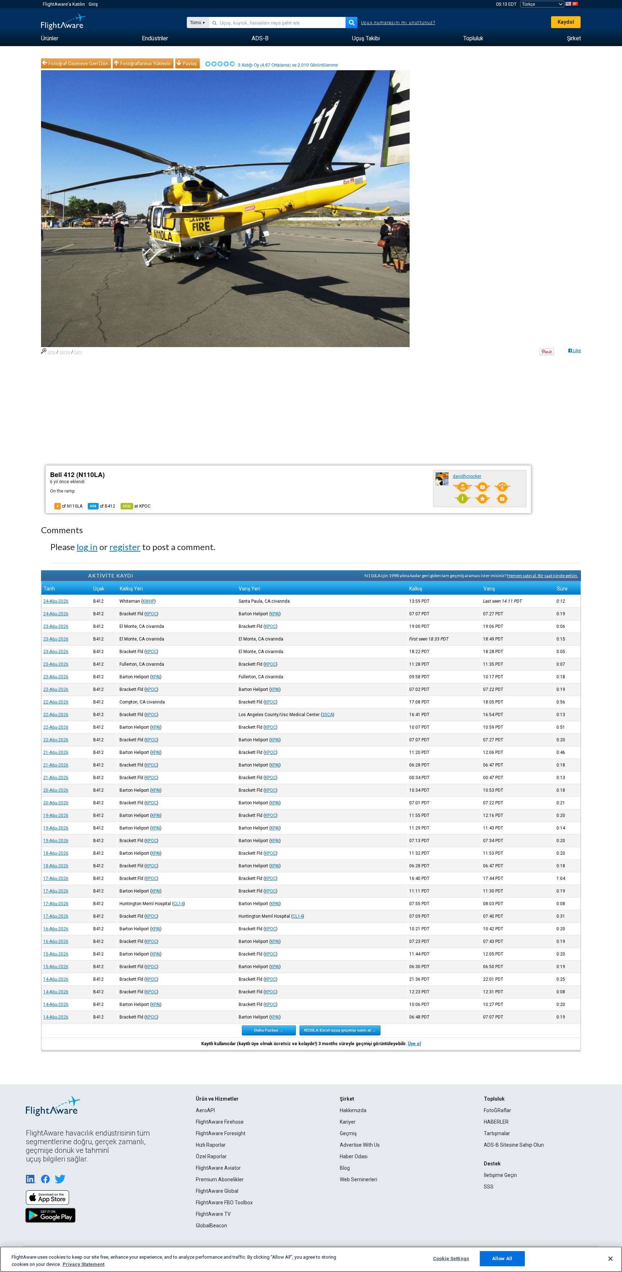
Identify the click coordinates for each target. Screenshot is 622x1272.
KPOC (151, 613)
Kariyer (348, 1122)
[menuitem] (49, 38)
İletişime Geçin (500, 1175)
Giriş (93, 4)
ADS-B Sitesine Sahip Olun (514, 1145)
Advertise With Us (360, 1145)
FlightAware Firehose (220, 1122)
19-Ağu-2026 (55, 815)
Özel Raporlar (211, 1156)
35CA (327, 714)
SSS (488, 1187)
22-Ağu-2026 (55, 702)
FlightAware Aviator (218, 1168)
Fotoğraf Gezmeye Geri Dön (78, 63)
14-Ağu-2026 (55, 979)
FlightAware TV (213, 1214)
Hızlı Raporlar (211, 1145)
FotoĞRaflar (497, 1110)
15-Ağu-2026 (55, 954)
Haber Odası (354, 1156)
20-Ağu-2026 (55, 790)
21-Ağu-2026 (55, 752)
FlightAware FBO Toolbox (224, 1202)
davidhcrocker (467, 476)
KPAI (275, 613)
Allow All (502, 1258)
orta (51, 352)
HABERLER (496, 1122)
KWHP (148, 601)
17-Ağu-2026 (55, 878)
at (136, 506)
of (102, 506)
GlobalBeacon (211, 1225)
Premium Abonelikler (220, 1179)
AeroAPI (205, 1110)
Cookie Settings (451, 1258)
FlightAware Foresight (220, 1133)
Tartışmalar (497, 1133)
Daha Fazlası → (268, 1030)
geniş (64, 352)
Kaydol (566, 22)
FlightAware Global (217, 1191)
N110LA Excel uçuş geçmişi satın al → (340, 1030)
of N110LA (69, 506)
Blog (345, 1168)
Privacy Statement (83, 1264)
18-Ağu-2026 (55, 853)
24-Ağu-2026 (55, 601)
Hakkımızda (353, 1110)
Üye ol (414, 1043)
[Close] (610, 1259)
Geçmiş (348, 1133)
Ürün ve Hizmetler (217, 1099)
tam (78, 352)
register (124, 546)
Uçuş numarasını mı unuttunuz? (398, 22)
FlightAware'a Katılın (64, 4)
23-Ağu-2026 (55, 626)
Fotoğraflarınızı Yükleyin (145, 63)
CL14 (178, 903)
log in (87, 546)
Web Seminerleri (358, 1179)
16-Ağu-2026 (55, 928)
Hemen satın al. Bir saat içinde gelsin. (542, 575)
